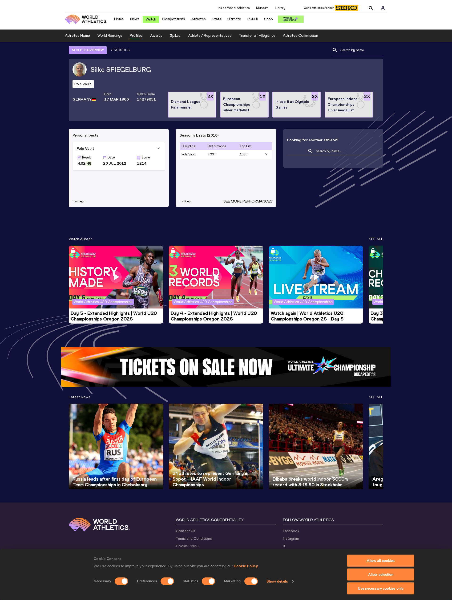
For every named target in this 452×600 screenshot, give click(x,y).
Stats (216, 19)
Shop (268, 19)
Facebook (291, 531)
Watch (151, 19)
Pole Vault (189, 154)
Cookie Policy (246, 566)
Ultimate (234, 19)
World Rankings (109, 35)
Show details (277, 581)
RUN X (252, 19)
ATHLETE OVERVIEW (88, 50)
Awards (156, 35)
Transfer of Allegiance (257, 35)
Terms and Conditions (194, 538)
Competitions (173, 19)
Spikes (175, 35)
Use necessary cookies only (381, 588)
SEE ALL (376, 239)
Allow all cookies (381, 561)
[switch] (167, 581)
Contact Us (185, 531)
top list (246, 146)
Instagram (291, 538)
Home (119, 19)
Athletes (198, 19)
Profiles (136, 35)
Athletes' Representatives (209, 35)
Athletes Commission (300, 35)
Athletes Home (77, 35)
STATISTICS (120, 50)
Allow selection (380, 574)
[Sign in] (383, 8)
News (135, 19)
